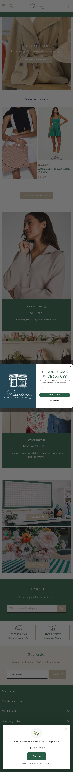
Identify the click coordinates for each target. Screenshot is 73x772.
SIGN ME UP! (54, 395)
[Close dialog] (71, 366)
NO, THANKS (54, 400)
